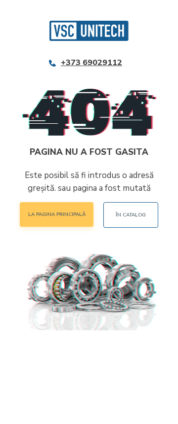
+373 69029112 (91, 63)
